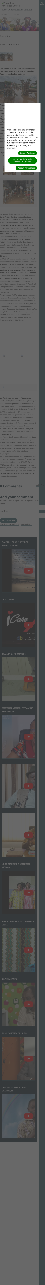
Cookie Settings (27, 153)
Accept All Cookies (26, 167)
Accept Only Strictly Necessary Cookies (22, 160)
